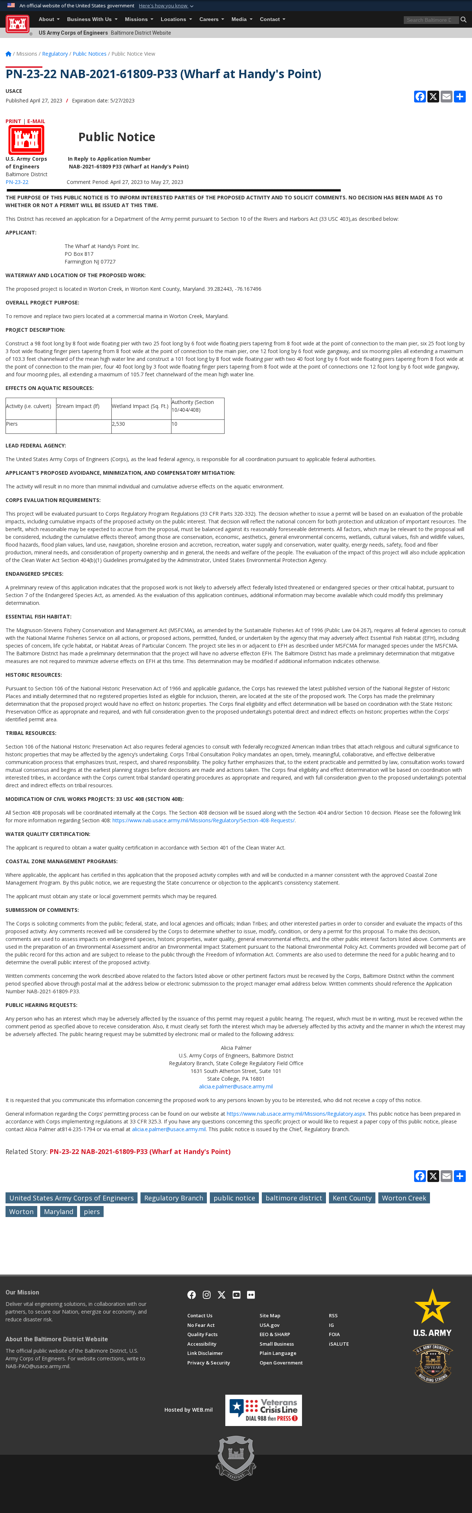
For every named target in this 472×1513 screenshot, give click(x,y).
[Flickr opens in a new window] (251, 1294)
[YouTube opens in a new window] (236, 1294)
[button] (167, 6)
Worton (21, 1211)
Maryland (58, 1211)
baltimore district (294, 1197)
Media (240, 19)
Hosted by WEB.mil (188, 1409)
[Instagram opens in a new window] (207, 1294)
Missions (137, 19)
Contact (270, 19)
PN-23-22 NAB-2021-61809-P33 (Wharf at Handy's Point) (139, 1151)
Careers (209, 19)
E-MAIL (36, 121)
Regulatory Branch (173, 1197)
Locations (174, 19)
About (47, 19)
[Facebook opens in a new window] (191, 1294)
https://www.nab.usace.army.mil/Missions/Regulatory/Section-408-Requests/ (203, 820)
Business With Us (90, 19)
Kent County (352, 1197)
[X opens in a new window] (221, 1294)
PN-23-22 (17, 181)
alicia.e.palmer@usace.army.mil (236, 1086)
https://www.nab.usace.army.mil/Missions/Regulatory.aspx (296, 1113)
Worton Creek (404, 1197)
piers (92, 1211)
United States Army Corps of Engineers (71, 1197)
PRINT (13, 121)
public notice (234, 1197)
